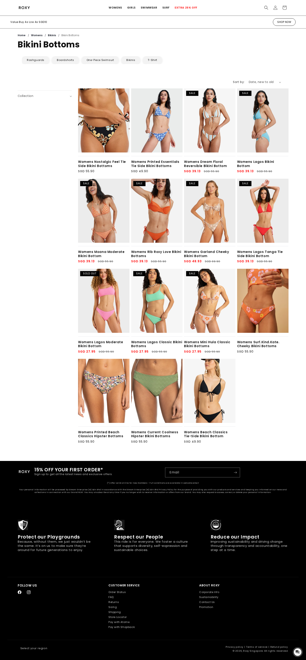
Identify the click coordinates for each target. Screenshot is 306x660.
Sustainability (208, 597)
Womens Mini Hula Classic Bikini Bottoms (207, 344)
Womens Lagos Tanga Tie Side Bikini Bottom (260, 254)
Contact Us (207, 602)
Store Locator (117, 617)
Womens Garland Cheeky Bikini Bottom (206, 254)
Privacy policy (234, 647)
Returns (113, 602)
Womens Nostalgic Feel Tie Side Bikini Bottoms (102, 164)
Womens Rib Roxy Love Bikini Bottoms (156, 254)
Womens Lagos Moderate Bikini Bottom (100, 344)
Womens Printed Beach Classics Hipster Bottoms (100, 434)
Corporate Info (209, 592)
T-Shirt (152, 60)
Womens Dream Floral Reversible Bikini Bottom (205, 164)
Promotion (206, 607)
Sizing (112, 607)
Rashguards (35, 60)
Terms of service (256, 647)
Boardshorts (65, 60)
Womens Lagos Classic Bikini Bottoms (156, 344)
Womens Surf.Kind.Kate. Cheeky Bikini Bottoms (258, 344)
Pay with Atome (118, 622)
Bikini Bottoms (70, 35)
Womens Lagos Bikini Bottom (255, 164)
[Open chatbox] (298, 652)
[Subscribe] (235, 472)
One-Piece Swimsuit (100, 60)
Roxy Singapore (253, 651)
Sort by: (238, 82)
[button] (115, 8)
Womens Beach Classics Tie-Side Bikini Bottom (206, 434)
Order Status (117, 592)
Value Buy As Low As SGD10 (28, 22)
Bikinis (52, 35)
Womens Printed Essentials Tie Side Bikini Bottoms (155, 164)
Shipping (114, 612)
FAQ (111, 597)
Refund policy (279, 647)
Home (21, 35)
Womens (37, 35)
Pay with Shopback (121, 627)
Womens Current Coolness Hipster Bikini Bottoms (154, 434)
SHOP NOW (284, 22)
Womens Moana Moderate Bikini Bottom (101, 254)
